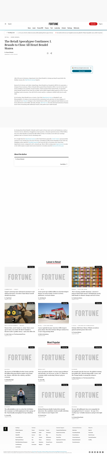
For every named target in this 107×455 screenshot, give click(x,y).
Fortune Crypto (41, 430)
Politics (40, 439)
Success (7, 369)
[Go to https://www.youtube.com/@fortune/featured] (103, 452)
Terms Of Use (58, 437)
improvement (59, 144)
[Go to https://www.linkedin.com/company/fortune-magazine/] (95, 452)
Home (29, 28)
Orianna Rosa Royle (78, 417)
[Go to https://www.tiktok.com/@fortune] (100, 452)
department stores (30, 139)
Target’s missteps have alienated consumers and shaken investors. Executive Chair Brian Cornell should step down (20, 293)
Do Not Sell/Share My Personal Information (61, 451)
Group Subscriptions (76, 442)
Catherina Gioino (77, 298)
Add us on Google (82, 71)
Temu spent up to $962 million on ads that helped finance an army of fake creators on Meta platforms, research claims (53, 293)
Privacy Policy (58, 434)
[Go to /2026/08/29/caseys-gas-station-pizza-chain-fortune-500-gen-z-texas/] (53, 313)
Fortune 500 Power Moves (86, 325)
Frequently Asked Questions (61, 430)
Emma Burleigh (10, 379)
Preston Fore (43, 415)
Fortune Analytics (75, 434)
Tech (51, 28)
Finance (47, 28)
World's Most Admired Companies (21, 442)
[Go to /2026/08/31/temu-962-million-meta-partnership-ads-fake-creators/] (53, 277)
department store (47, 97)
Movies (22, 325)
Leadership (57, 28)
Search (9, 24)
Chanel (25, 101)
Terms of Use (34, 451)
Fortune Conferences (76, 437)
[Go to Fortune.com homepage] (53, 24)
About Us (90, 430)
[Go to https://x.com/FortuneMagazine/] (92, 452)
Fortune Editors (77, 332)
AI (38, 289)
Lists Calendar (18, 446)
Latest (33, 28)
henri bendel (15, 37)
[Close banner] (90, 68)
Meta (42, 289)
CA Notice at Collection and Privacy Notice (48, 451)
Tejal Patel (8, 298)
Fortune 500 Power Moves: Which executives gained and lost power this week (85, 328)
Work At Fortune (91, 434)
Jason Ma (42, 379)
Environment (34, 444)
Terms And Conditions (92, 437)
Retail (7, 37)
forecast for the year (58, 145)
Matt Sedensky (77, 378)
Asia (32, 439)
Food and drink (82, 289)
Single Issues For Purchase (61, 439)
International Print (59, 442)
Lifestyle (64, 28)
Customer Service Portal (60, 432)
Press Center (91, 432)
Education (48, 444)
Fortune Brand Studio (76, 432)
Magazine (40, 444)
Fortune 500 (40, 28)
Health (40, 432)
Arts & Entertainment (11, 325)
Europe (33, 442)
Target (16, 289)
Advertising (74, 430)
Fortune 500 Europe (19, 437)
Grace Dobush (9, 52)
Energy (74, 289)
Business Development (76, 439)
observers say (44, 102)
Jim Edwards (43, 298)
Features (47, 430)
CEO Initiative (48, 437)
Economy (74, 369)
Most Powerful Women (19, 439)
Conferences (48, 439)
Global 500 (18, 434)
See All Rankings (18, 444)
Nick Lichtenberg (44, 334)
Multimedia (76, 28)
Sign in (100, 24)
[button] (29, 28)
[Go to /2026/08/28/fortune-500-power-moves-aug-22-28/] (87, 313)
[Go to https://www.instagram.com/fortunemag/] (97, 452)
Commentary (8, 289)
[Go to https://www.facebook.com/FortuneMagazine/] (89, 452)
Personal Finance (49, 442)
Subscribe (93, 24)
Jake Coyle (9, 334)
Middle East (41, 369)
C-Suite (74, 325)
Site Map (90, 439)
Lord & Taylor (55, 139)
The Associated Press (19, 334)
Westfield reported (33, 142)
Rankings (70, 28)
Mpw (47, 434)
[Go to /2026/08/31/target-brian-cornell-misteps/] (20, 277)
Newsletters (41, 442)
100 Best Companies (19, 430)
